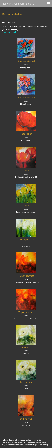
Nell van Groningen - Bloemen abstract (20, 3)
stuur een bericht (9, 32)
